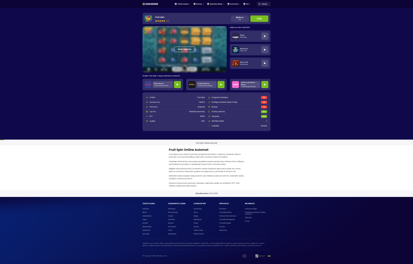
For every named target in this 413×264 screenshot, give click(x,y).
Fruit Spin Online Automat (206, 143)
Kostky (222, 227)
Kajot (145, 219)
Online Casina (182, 4)
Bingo (196, 216)
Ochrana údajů (251, 209)
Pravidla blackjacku (227, 219)
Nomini (171, 223)
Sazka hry (146, 230)
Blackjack (197, 219)
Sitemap (248, 217)
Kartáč (145, 223)
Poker (196, 223)
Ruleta (196, 227)
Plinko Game (199, 234)
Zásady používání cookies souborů (255, 213)
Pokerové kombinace (227, 216)
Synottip (146, 234)
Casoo (170, 216)
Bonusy (199, 4)
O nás (247, 221)
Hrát (259, 18)
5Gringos (171, 209)
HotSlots (171, 219)
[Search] (259, 4)
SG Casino (172, 227)
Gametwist (147, 216)
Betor (145, 212)
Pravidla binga (225, 223)
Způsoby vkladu (216, 4)
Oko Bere (222, 209)
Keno (196, 212)
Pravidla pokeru (225, 212)
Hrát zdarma (184, 49)
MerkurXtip (147, 227)
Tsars (170, 230)
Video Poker (198, 230)
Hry (247, 4)
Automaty (234, 4)
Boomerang (172, 212)
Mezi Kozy (223, 230)
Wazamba (172, 234)
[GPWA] (269, 256)
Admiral (146, 209)
